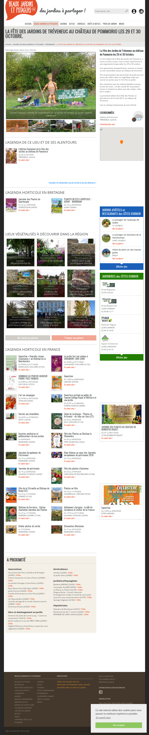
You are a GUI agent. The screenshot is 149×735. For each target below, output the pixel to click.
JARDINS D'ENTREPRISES (23, 699)
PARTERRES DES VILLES (23, 719)
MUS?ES (18, 714)
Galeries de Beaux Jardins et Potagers (28, 44)
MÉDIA (39, 702)
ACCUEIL (28, 23)
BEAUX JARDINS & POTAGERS (46, 23)
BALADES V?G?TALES (22, 682)
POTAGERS (19, 722)
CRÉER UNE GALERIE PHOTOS (68, 682)
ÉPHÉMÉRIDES (42, 693)
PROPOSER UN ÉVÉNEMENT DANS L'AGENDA (73, 685)
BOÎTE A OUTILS (94, 23)
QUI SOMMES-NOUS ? (107, 679)
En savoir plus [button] (103, 717)
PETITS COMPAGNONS (45, 690)
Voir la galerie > (118, 228)
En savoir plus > (24, 159)
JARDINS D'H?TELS (21, 702)
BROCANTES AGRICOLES (24, 687)
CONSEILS (81, 23)
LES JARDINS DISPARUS (23, 708)
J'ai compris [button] (119, 725)
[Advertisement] (121, 182)
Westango (25, 731)
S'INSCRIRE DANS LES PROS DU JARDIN (71, 687)
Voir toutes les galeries (27, 338)
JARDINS (18, 696)
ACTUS (72, 23)
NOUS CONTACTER (106, 676)
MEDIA (121, 23)
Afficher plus (121, 266)
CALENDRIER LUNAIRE (45, 696)
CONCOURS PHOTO (22, 690)
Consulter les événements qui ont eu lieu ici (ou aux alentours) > (72, 182)
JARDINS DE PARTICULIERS (24, 705)
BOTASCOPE (19, 685)
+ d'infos (18, 575)
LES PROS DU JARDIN (22, 711)
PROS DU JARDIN (110, 23)
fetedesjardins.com (107, 124)
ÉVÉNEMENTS (50, 44)
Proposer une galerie (74, 338)
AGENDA (63, 23)
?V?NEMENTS (19, 693)
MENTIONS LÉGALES (106, 682)
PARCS (17, 716)
